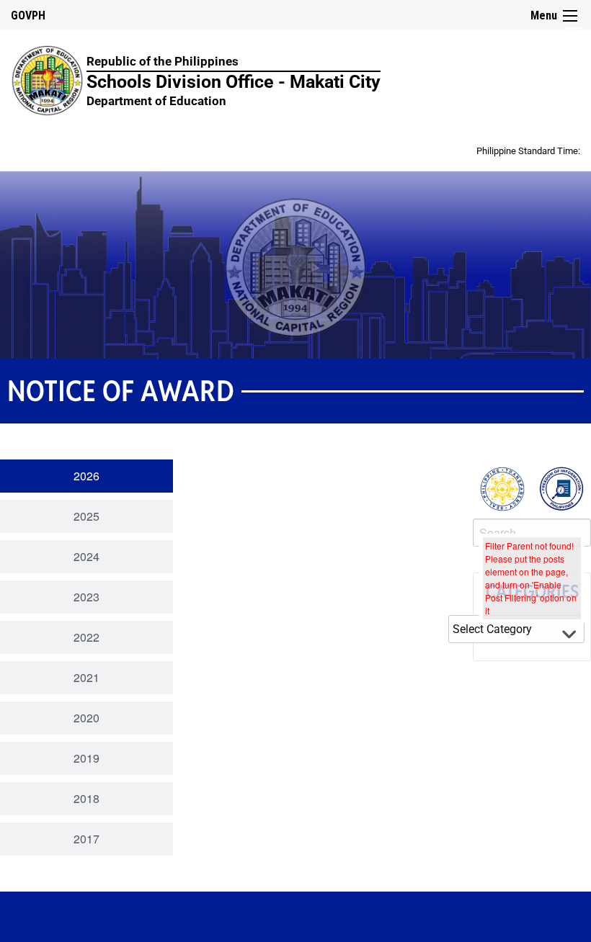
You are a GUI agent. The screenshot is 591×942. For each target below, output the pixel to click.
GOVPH (28, 15)
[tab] (86, 476)
